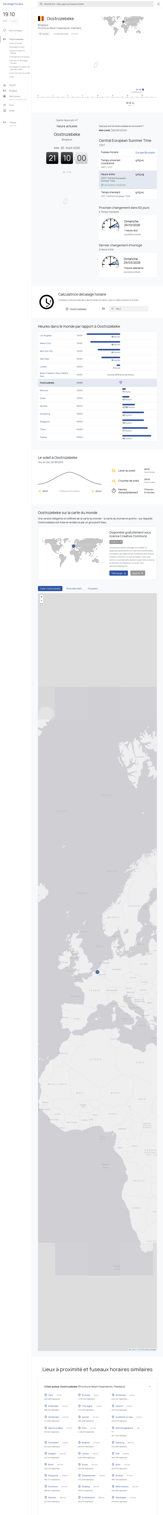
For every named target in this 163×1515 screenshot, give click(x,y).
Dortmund (51, 1486)
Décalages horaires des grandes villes (19, 68)
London (43, 366)
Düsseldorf (51, 1442)
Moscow (44, 390)
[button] (17, 90)
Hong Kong (45, 413)
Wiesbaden (119, 1497)
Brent (48, 1464)
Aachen (83, 1417)
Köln (115, 1453)
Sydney (43, 437)
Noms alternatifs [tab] (74, 588)
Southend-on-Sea (122, 1417)
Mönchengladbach (122, 1428)
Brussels (84, 1395)
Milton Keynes (120, 1486)
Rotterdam (51, 1406)
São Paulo (44, 358)
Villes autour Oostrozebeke (84, 1386)
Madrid (65, 373)
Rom (42, 376)
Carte (11, 76)
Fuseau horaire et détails (17, 51)
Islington (50, 1453)
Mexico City (45, 343)
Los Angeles (46, 335)
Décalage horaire (16, 47)
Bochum (117, 1475)
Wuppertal (51, 1475)
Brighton (84, 1442)
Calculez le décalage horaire (18, 61)
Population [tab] (93, 588)
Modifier (13, 21)
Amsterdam (51, 1417)
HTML (66, 172)
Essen (83, 1464)
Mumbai (43, 406)
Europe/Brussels (145, 152)
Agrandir (138, 573)
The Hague (85, 1406)
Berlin (42, 373)
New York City (46, 351)
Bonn (116, 1464)
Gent (48, 1395)
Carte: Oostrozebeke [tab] (50, 588)
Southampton (86, 1497)
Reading (84, 1486)
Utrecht (117, 1406)
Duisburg (118, 1442)
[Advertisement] (97, 63)
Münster (50, 1497)
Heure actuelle (15, 43)
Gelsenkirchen (87, 1475)
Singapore (45, 421)
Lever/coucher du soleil (19, 73)
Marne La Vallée (53, 1428)
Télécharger (118, 573)
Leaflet (133, 1349)
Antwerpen (119, 1395)
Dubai (42, 398)
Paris (58, 373)
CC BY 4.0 (116, 542)
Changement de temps (19, 56)
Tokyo (43, 429)
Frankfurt (50, 373)
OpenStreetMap (143, 1349)
